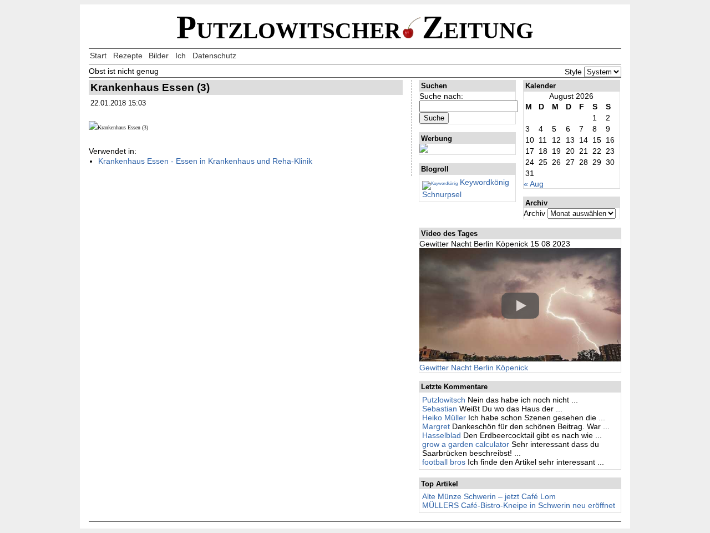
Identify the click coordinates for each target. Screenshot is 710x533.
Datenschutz (214, 55)
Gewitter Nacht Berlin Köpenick (473, 367)
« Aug (534, 183)
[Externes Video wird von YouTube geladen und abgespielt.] (520, 305)
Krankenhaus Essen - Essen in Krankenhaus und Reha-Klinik (205, 161)
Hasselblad (441, 435)
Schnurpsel (442, 194)
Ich (180, 55)
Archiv (534, 213)
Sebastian (439, 408)
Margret (436, 426)
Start (98, 55)
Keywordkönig (483, 182)
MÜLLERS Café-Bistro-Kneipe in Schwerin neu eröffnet (518, 505)
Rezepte (128, 55)
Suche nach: (441, 96)
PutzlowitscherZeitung (355, 27)
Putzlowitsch (443, 399)
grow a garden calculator (465, 444)
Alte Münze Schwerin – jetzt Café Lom (489, 496)
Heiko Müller (444, 417)
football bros (443, 461)
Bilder (159, 55)
